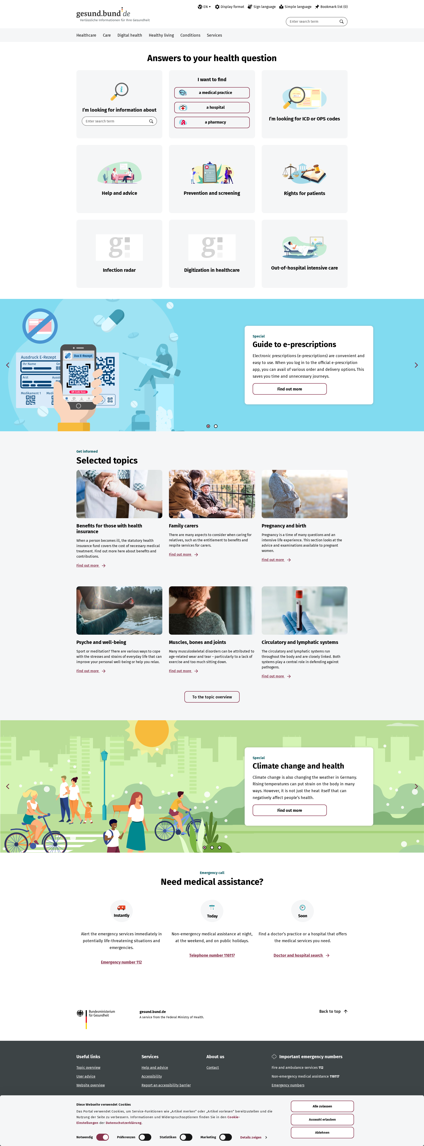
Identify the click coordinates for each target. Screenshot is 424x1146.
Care (107, 35)
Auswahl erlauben (322, 1120)
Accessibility (152, 1076)
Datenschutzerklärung (124, 1123)
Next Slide (416, 365)
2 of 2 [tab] (216, 426)
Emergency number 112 (121, 962)
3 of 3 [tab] (219, 847)
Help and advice (155, 1067)
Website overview (90, 1085)
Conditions (190, 35)
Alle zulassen (322, 1106)
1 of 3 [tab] (204, 847)
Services (214, 35)
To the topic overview (212, 697)
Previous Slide (7, 365)
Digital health (129, 35)
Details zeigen (250, 1137)
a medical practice (215, 92)
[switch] (145, 1137)
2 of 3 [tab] (212, 847)
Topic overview (88, 1067)
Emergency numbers (288, 1085)
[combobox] (311, 21)
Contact (212, 1067)
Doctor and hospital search (299, 955)
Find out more (289, 389)
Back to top (330, 1011)
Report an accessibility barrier (166, 1085)
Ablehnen (322, 1133)
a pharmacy (215, 122)
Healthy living (161, 35)
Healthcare (86, 35)
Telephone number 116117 (212, 955)
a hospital (215, 107)
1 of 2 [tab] (208, 426)
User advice (85, 1076)
